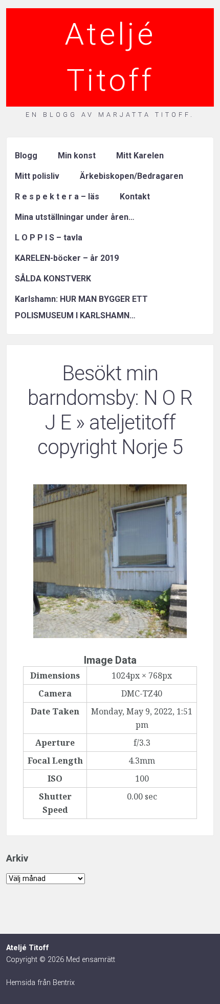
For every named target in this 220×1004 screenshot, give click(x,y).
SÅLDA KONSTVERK (53, 278)
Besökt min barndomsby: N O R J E (110, 398)
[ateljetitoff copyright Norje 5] (110, 635)
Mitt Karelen (140, 155)
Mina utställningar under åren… (75, 217)
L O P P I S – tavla (48, 237)
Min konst (77, 155)
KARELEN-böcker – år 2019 (67, 258)
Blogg (26, 155)
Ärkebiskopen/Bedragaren (131, 176)
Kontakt (135, 196)
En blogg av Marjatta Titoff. (110, 114)
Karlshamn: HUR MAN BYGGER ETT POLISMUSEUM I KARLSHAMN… (81, 307)
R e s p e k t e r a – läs (57, 196)
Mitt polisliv (37, 176)
